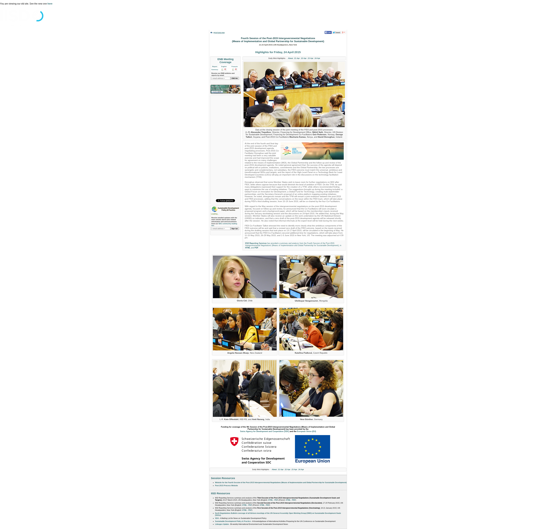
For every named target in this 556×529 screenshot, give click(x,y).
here (49, 3)
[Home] (211, 33)
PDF (256, 248)
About (290, 58)
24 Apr (317, 58)
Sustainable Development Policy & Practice (233, 521)
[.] (294, 95)
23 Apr (310, 58)
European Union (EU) (306, 431)
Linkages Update (222, 524)
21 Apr (297, 58)
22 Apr (304, 58)
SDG (217, 518)
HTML (247, 248)
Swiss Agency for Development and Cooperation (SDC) (264, 431)
